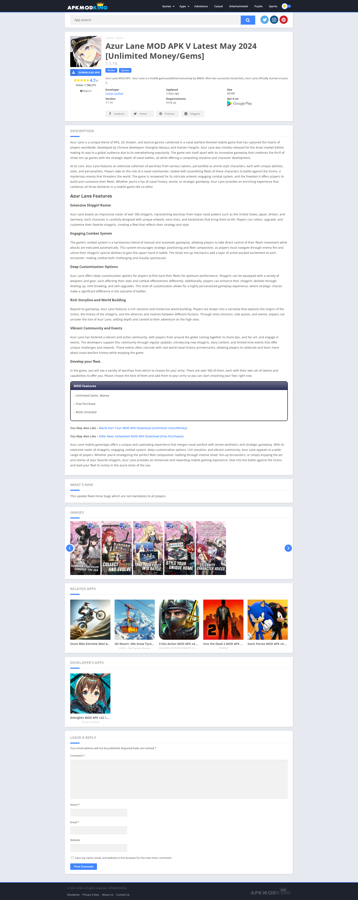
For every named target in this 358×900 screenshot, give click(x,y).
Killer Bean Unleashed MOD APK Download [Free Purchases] (141, 436)
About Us (107, 894)
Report (87, 91)
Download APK (89, 72)
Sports (273, 6)
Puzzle (258, 6)
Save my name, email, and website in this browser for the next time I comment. (123, 858)
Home (109, 38)
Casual (218, 6)
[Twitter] (264, 20)
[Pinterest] (283, 20)
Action (120, 38)
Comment (77, 755)
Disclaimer (73, 894)
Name (75, 804)
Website (75, 840)
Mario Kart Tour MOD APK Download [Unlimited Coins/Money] (143, 428)
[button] (248, 20)
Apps (182, 6)
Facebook (119, 113)
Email (74, 822)
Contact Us (122, 894)
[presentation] (69, 548)
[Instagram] (274, 20)
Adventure (201, 6)
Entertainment (238, 6)
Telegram (194, 113)
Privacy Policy (90, 894)
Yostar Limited (114, 93)
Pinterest (169, 113)
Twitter (143, 113)
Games (166, 6)
